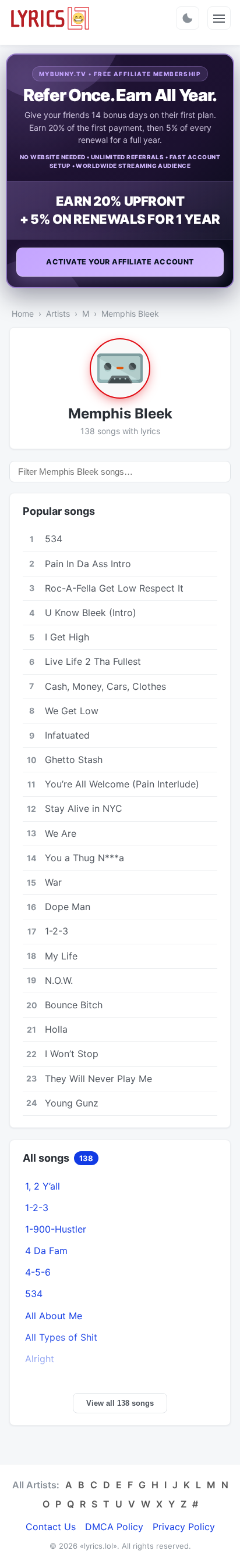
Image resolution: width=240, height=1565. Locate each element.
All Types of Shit (61, 1337)
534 (34, 1293)
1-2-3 (36, 1207)
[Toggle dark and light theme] (187, 18)
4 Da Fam (46, 1250)
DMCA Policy (114, 1526)
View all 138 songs (120, 1403)
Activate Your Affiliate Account (120, 261)
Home (23, 313)
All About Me (53, 1316)
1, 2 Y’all (42, 1186)
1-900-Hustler (55, 1229)
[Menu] (219, 18)
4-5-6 (38, 1272)
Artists (58, 313)
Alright (39, 1359)
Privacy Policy (184, 1526)
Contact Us (51, 1526)
